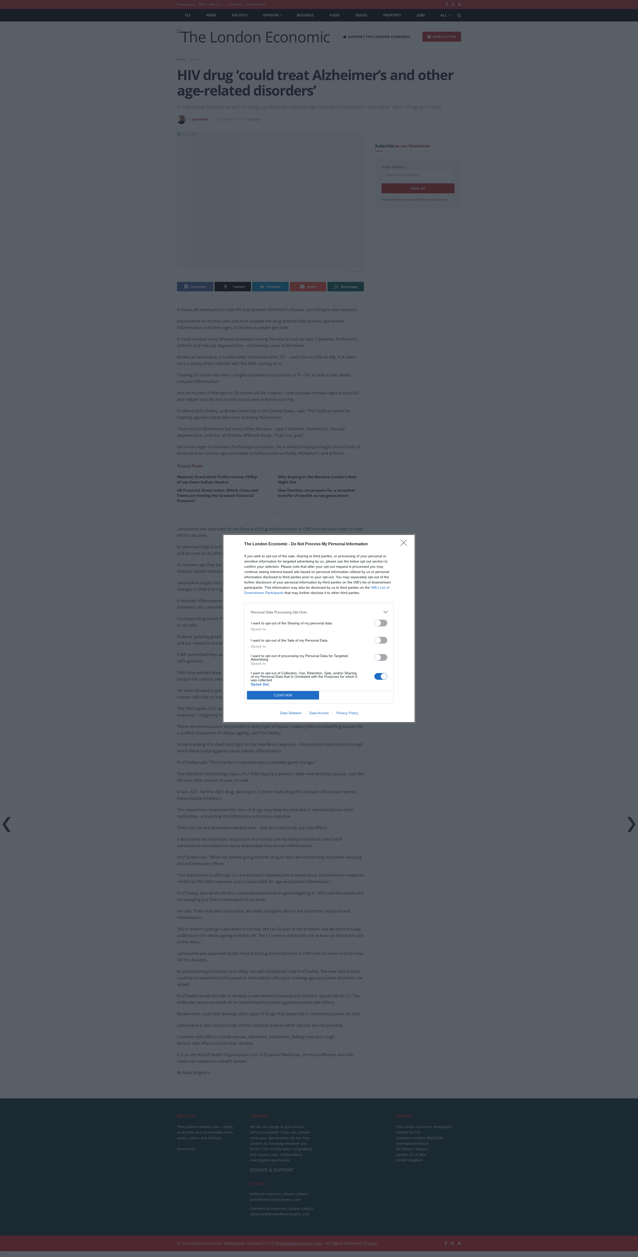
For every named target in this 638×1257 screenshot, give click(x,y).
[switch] (380, 623)
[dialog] (319, 628)
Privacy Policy (347, 713)
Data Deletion (291, 713)
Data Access (319, 713)
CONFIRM (283, 695)
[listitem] (319, 612)
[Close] (405, 544)
